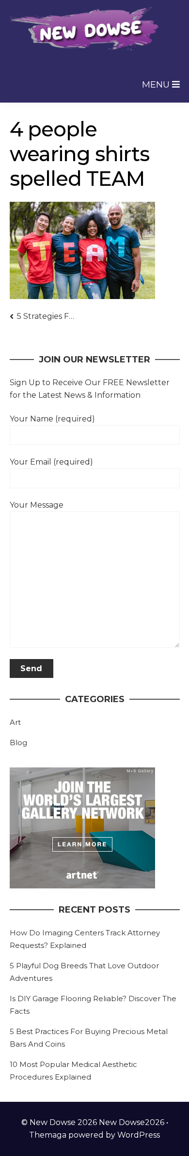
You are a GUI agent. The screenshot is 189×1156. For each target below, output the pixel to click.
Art (15, 722)
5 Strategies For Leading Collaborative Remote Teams (46, 316)
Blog (18, 742)
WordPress (138, 1135)
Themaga (47, 1135)
